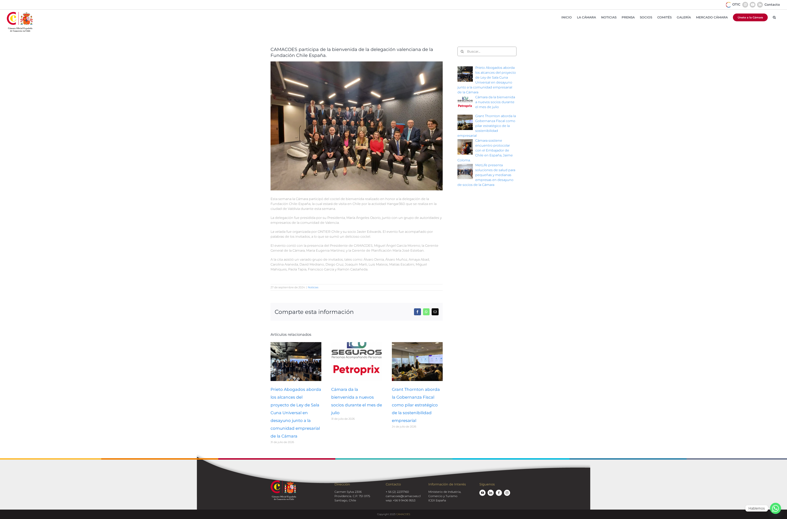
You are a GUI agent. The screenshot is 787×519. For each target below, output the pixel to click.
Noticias (313, 287)
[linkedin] (491, 493)
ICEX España (437, 500)
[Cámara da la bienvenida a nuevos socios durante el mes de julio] (356, 344)
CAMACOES (403, 514)
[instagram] (507, 493)
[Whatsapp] (775, 508)
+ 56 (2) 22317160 (397, 492)
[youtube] (482, 493)
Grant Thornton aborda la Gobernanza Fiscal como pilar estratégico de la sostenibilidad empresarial (416, 405)
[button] (774, 17)
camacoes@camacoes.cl (403, 496)
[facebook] (499, 493)
